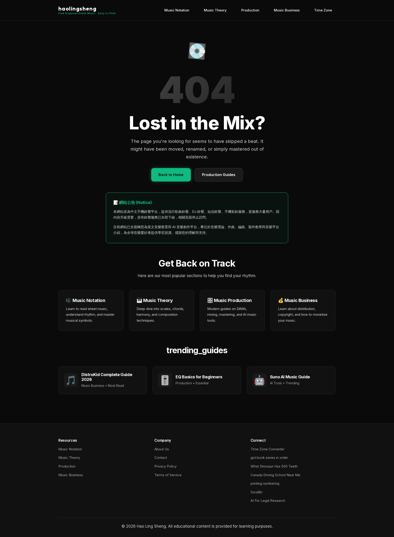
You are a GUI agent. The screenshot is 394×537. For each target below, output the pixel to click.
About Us (161, 449)
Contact (160, 457)
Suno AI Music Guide (290, 376)
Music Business (287, 10)
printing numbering (265, 483)
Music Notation (176, 10)
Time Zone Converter (267, 449)
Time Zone (323, 10)
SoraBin (256, 492)
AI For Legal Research (268, 500)
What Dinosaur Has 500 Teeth (274, 466)
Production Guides (218, 174)
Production (250, 10)
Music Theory (215, 10)
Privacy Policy (165, 466)
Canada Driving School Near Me (275, 475)
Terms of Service (167, 475)
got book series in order (269, 457)
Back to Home (171, 174)
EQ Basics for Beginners (199, 376)
